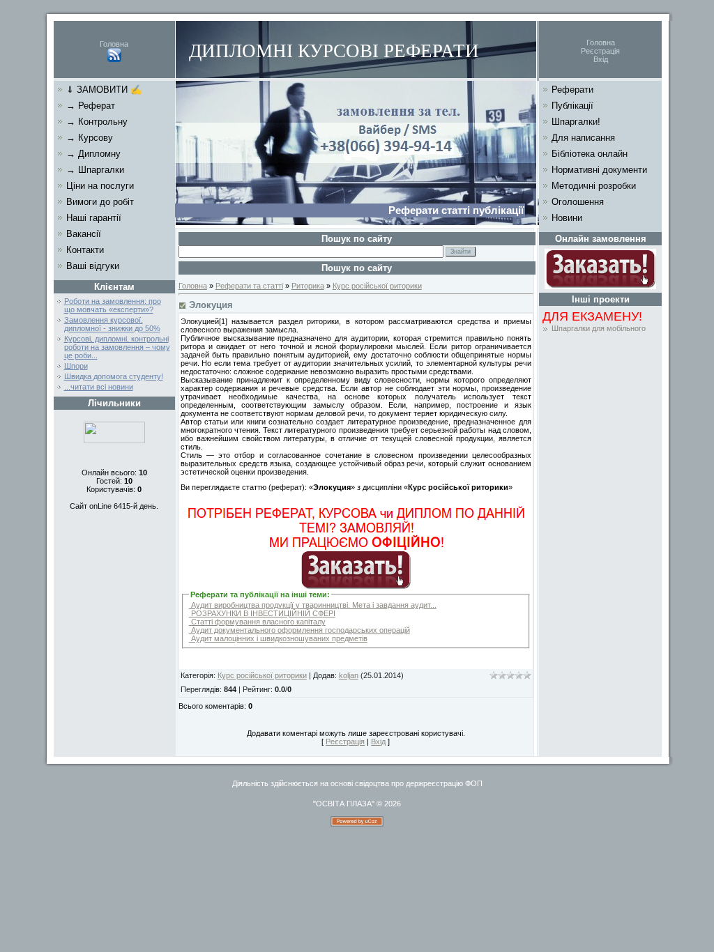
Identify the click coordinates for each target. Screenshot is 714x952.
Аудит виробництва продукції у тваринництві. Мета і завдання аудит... (312, 605)
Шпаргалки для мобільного (599, 328)
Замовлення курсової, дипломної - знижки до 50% (112, 324)
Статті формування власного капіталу (257, 621)
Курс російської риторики (377, 286)
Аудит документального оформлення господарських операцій (299, 630)
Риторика (307, 286)
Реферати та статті (249, 286)
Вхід (600, 59)
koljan (348, 675)
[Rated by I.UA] (114, 440)
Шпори (76, 366)
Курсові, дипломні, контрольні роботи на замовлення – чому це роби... (117, 347)
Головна (114, 44)
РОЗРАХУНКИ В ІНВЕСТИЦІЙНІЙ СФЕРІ (262, 613)
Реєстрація (600, 51)
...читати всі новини (98, 387)
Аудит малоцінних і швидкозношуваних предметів (278, 638)
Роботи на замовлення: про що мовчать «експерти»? (112, 305)
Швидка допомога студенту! (113, 376)
